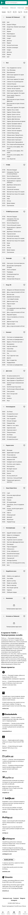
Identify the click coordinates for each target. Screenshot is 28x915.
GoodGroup (17, 906)
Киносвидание (10, 406)
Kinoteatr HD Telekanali (13, 17)
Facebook (16, 898)
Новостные (21, 8)
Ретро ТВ (8, 285)
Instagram (14, 900)
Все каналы (5, 8)
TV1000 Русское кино (12, 211)
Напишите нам (7, 898)
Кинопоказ (9, 598)
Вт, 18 (14, 12)
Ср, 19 (20, 12)
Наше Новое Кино (11, 488)
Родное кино (10, 445)
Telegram (22, 898)
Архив (3, 12)
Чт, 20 (25, 12)
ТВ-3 (7, 63)
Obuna (24, 906)
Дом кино (9, 371)
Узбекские (13, 8)
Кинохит (8, 332)
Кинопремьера (10, 528)
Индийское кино (11, 571)
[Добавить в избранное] (24, 17)
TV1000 (8, 165)
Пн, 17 (9, 12)
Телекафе (9, 258)
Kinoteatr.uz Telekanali (12, 616)
